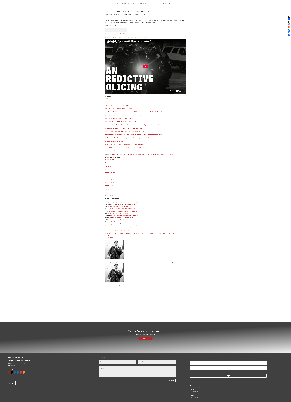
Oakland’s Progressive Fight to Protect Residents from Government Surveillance (125, 151)
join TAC (164, 3)
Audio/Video (134, 14)
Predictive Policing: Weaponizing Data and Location (118, 105)
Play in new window (114, 34)
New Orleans (110, 233)
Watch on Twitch (109, 186)
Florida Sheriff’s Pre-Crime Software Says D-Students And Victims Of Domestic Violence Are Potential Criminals (133, 112)
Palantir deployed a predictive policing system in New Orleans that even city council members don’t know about (133, 134)
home (118, 3)
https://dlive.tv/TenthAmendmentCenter (118, 222)
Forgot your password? (194, 372)
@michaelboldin (175, 262)
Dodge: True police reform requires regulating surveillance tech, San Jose (123, 121)
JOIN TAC (107, 99)
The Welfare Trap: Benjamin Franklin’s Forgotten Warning (116, 287)
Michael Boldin (109, 14)
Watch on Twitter (109, 189)
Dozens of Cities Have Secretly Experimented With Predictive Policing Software (125, 131)
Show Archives (108, 102)
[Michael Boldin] (114, 258)
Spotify (116, 37)
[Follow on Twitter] (12, 372)
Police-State (144, 233)
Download (122, 34)
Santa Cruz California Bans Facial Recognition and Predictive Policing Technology (125, 144)
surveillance (172, 233)
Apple (111, 37)
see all (120, 283)
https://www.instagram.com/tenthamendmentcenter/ (124, 216)
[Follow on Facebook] (15, 372)
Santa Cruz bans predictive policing (114, 141)
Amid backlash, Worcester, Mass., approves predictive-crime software (122, 118)
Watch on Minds (109, 169)
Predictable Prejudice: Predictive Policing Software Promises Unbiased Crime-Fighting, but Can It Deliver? (132, 125)
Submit (171, 380)
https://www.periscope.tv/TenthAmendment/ (121, 218)
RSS (139, 37)
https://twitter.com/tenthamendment (118, 213)
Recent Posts (109, 237)
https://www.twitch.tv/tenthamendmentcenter (121, 220)
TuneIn (135, 37)
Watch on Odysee (109, 159)
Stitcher (130, 37)
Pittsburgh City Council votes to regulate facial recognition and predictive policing (126, 148)
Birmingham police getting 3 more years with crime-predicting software (123, 128)
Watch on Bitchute (109, 179)
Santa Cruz (165, 233)
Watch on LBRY (109, 166)
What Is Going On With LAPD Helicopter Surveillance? (118, 108)
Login (228, 375)
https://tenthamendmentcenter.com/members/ (127, 202)
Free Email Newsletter (137, 314)
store (159, 3)
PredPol (160, 233)
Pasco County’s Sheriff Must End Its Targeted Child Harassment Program (123, 115)
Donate (11, 383)
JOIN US (145, 338)
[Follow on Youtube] (9, 372)
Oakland (117, 233)
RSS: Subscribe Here (154, 314)
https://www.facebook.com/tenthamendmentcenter (123, 224)
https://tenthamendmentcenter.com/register (125, 204)
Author (107, 235)
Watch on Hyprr (109, 195)
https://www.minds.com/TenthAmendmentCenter (121, 228)
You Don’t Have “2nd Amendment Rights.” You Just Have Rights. (118, 285)
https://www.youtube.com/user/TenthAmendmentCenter (124, 211)
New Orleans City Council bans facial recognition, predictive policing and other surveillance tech (129, 138)
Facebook (182, 262)
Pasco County (127, 233)
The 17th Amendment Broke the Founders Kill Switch (116, 289)
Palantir (121, 233)
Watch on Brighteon (110, 173)
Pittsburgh (134, 233)
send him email (113, 262)
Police (148, 14)
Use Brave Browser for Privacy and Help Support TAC (121, 208)
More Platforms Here (146, 37)
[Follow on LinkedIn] (18, 372)
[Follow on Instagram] (21, 372)
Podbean (120, 37)
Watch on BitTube (109, 182)
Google (125, 37)
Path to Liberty (143, 14)
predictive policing (153, 233)
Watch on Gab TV (109, 163)
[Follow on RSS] (24, 372)
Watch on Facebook (110, 176)
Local (138, 14)
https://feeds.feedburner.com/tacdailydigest (118, 206)
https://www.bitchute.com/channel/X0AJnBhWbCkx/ (123, 226)
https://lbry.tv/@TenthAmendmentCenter (118, 230)
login (169, 3)
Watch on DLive (109, 192)
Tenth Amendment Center (129, 262)
